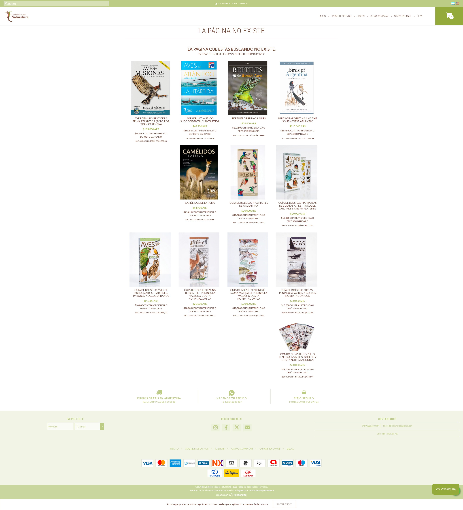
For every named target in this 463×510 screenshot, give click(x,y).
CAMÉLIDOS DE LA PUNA (200, 202)
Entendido (284, 504)
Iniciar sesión (240, 4)
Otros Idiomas (402, 16)
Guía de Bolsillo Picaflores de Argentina (249, 204)
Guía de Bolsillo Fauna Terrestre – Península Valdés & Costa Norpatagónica (200, 294)
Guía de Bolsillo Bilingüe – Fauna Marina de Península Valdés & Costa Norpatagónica (248, 294)
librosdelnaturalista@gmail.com (398, 426)
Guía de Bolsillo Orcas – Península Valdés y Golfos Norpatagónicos (297, 292)
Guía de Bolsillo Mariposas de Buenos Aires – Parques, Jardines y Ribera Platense (297, 205)
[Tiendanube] (231, 496)
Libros (360, 16)
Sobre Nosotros (341, 16)
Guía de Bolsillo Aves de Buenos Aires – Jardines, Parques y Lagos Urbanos (151, 292)
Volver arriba (446, 489)
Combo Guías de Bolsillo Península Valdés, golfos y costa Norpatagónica (297, 356)
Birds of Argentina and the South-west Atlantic (297, 120)
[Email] (247, 427)
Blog (419, 16)
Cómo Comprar (379, 16)
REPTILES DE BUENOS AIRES (249, 118)
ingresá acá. (242, 490)
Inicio (323, 16)
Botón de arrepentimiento (262, 490)
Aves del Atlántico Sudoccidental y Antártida (200, 120)
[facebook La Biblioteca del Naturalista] (226, 427)
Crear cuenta (225, 4)
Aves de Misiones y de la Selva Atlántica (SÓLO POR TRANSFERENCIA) (151, 121)
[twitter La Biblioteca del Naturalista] (237, 427)
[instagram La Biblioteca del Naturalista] (215, 427)
